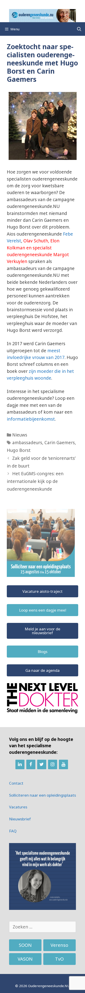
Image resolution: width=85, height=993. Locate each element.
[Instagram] (52, 764)
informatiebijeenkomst (31, 419)
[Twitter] (41, 764)
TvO (59, 959)
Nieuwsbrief (20, 819)
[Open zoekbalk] (79, 29)
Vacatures (18, 807)
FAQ (13, 831)
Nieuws (19, 435)
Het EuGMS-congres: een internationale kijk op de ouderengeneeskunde (35, 481)
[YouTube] (63, 764)
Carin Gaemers (59, 443)
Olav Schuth (35, 241)
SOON (25, 945)
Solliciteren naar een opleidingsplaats (42, 795)
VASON (25, 959)
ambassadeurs (27, 443)
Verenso (59, 945)
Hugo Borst (19, 450)
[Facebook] (30, 764)
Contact (16, 783)
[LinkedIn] (19, 764)
